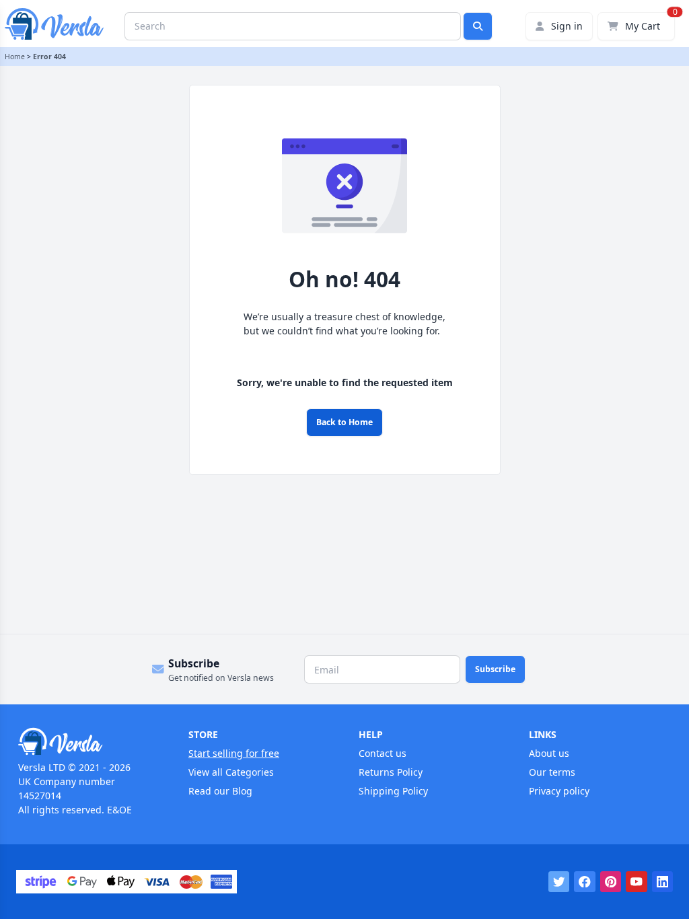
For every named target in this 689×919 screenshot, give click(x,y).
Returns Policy (391, 772)
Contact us (382, 753)
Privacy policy (559, 790)
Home (15, 56)
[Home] (89, 741)
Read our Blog (220, 790)
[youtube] (636, 882)
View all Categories (231, 772)
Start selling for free (233, 753)
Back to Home (344, 422)
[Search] (478, 26)
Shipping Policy (393, 790)
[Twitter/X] (559, 882)
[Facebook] (585, 882)
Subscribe (495, 669)
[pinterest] (611, 882)
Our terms (552, 772)
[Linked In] (663, 882)
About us (549, 753)
